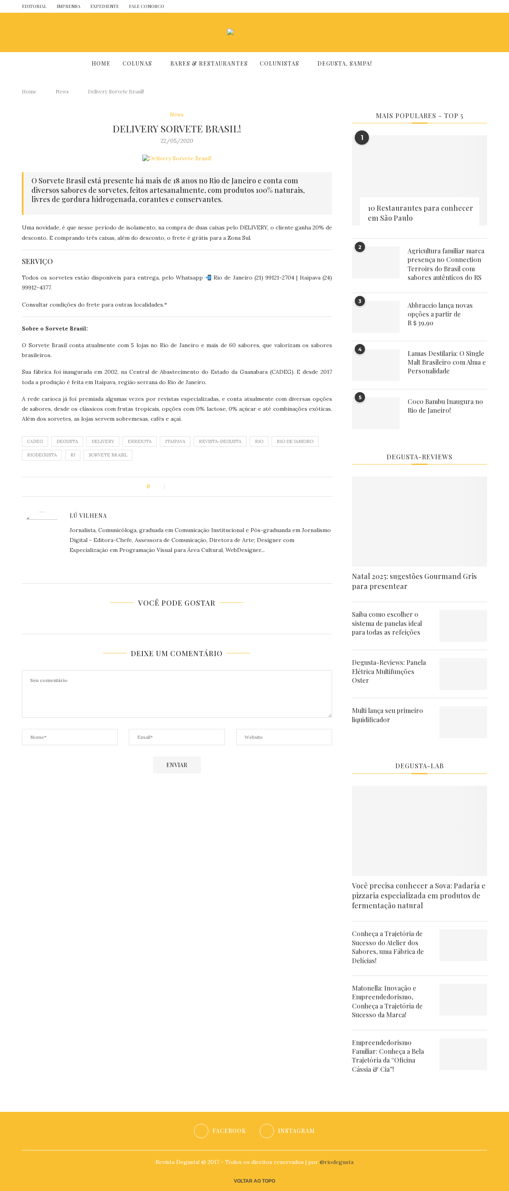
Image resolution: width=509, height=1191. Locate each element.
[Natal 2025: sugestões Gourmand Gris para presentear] (419, 521)
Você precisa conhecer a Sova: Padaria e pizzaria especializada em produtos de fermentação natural (419, 895)
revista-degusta (220, 441)
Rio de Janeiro (295, 441)
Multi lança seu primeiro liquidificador (387, 714)
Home (101, 63)
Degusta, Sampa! (344, 63)
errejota (140, 441)
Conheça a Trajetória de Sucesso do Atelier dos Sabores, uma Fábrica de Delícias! (388, 946)
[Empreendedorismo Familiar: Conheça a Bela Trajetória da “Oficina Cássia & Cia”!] (463, 1054)
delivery (102, 441)
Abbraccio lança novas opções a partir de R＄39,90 (440, 314)
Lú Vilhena (88, 515)
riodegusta (42, 455)
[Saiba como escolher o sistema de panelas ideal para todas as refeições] (463, 626)
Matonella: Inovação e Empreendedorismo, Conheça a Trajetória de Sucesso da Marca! (387, 1001)
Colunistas (279, 63)
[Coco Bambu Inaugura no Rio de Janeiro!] (376, 413)
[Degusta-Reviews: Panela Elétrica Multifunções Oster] (463, 674)
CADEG (35, 441)
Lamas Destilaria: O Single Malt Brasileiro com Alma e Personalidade (447, 362)
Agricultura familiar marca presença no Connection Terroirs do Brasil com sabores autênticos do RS (446, 264)
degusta (67, 441)
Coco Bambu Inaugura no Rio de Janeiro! (445, 405)
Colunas (137, 63)
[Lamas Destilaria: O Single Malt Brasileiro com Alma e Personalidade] (376, 365)
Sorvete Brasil (108, 455)
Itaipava (175, 441)
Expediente (104, 6)
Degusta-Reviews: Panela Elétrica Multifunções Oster (389, 671)
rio (259, 441)
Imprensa (68, 6)
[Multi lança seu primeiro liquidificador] (463, 722)
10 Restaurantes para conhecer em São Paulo (420, 213)
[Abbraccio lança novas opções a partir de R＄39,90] (376, 317)
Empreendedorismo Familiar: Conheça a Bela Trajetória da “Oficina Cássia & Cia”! (388, 1055)
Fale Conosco (146, 6)
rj (72, 455)
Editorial (34, 6)
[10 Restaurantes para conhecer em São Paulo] (419, 180)
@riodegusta (337, 1162)
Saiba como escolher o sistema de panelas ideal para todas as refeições (387, 623)
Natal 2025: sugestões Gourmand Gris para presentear (414, 581)
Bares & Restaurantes (209, 63)
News (62, 91)
